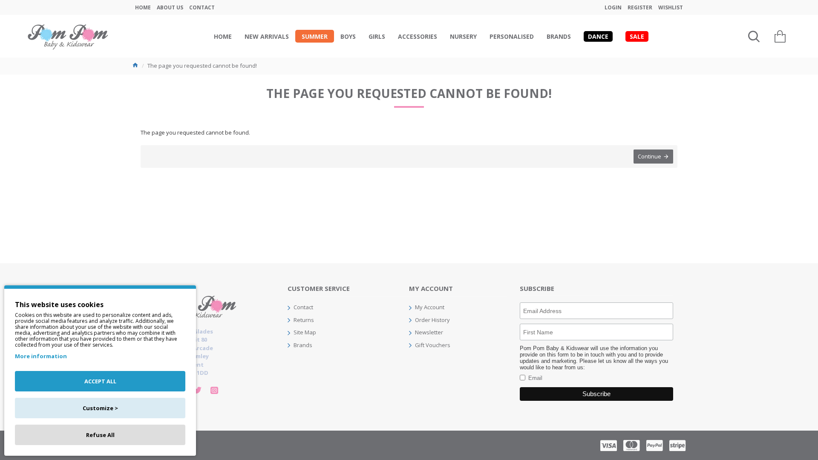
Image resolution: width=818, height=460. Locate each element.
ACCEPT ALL (100, 381)
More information (41, 356)
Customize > (100, 408)
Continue (649, 156)
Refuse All (100, 435)
